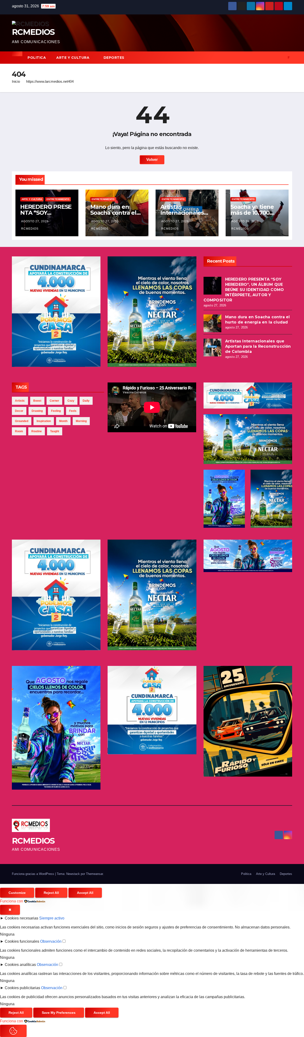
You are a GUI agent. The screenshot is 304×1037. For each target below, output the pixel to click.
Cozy (70, 400)
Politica (37, 57)
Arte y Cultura (73, 57)
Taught (54, 431)
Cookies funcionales (22, 941)
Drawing (37, 411)
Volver (152, 160)
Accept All (85, 893)
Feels (72, 411)
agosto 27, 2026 (35, 221)
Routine (36, 431)
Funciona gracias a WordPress (33, 874)
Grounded (21, 421)
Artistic (20, 400)
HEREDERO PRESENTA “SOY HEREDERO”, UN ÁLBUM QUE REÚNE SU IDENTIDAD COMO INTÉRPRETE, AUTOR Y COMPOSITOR (244, 289)
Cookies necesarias (21, 918)
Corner (54, 400)
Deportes (115, 57)
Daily (86, 400)
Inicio (16, 81)
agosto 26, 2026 (245, 221)
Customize (17, 893)
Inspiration (44, 421)
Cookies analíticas (20, 965)
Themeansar (94, 874)
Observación (51, 941)
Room (19, 431)
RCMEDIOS (33, 32)
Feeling (56, 411)
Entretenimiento (58, 199)
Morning (81, 421)
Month (63, 421)
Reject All (51, 893)
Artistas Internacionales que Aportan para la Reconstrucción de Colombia (258, 346)
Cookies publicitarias (22, 988)
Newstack (73, 874)
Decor (19, 411)
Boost (37, 400)
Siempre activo (51, 918)
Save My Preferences (59, 1012)
